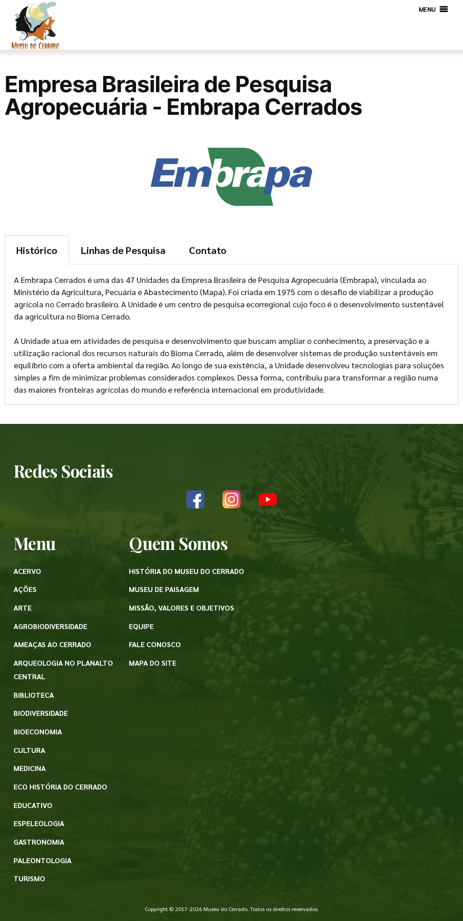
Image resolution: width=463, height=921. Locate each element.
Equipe (141, 626)
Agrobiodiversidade (50, 626)
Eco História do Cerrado (60, 786)
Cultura (29, 750)
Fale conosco (155, 644)
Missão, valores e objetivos (181, 607)
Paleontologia (42, 860)
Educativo (33, 805)
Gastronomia (39, 841)
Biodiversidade (41, 713)
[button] (427, 9)
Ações (25, 589)
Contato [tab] (208, 250)
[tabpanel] (231, 334)
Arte (23, 607)
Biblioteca (34, 695)
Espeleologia (39, 823)
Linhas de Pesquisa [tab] (123, 250)
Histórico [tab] (36, 250)
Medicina (30, 768)
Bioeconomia (38, 731)
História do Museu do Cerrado (186, 571)
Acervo (27, 571)
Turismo (29, 878)
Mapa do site (152, 662)
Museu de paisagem (164, 589)
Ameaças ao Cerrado (52, 644)
